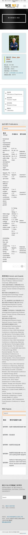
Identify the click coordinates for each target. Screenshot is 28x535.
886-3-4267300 (10, 506)
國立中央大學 (8, 0)
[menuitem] (24, 6)
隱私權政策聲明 (6, 522)
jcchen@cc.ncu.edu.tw (16, 72)
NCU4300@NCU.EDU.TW (15, 516)
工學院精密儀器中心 (15, 0)
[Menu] (24, 6)
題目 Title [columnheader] (5, 134)
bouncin (24, 533)
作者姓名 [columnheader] (15, 134)
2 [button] (24, 266)
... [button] (19, 266)
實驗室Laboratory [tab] (10, 109)
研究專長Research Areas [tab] (12, 104)
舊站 (3, 0)
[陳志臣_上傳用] (14, 42)
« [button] (13, 266)
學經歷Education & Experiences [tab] (14, 93)
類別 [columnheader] (4, 420)
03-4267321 (14, 67)
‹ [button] (16, 266)
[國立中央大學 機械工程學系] (11, 6)
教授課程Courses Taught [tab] (11, 98)
